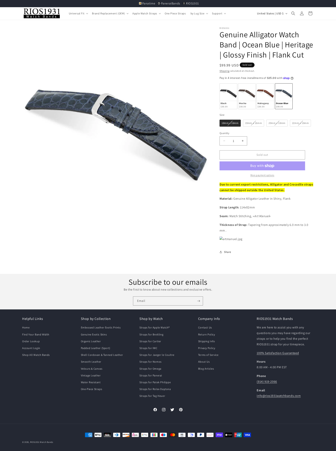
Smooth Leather (91, 361)
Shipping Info (206, 341)
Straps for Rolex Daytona (155, 389)
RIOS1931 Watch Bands (41, 442)
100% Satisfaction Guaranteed (278, 353)
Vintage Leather (91, 375)
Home (26, 327)
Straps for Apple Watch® (154, 327)
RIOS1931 (192, 3)
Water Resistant (91, 382)
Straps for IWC (148, 348)
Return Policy (206, 334)
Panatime (148, 3)
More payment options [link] (262, 175)
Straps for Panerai (150, 375)
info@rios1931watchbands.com (279, 396)
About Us (204, 361)
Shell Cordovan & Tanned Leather (102, 355)
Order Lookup (31, 341)
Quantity (224, 133)
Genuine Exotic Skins (94, 334)
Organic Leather (91, 341)
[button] (78, 13)
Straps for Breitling (151, 334)
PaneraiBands (170, 3)
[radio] (228, 96)
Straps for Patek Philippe (155, 382)
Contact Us (205, 327)
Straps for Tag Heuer (152, 396)
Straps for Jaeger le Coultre (156, 355)
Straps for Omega (150, 368)
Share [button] (227, 252)
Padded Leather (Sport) (95, 348)
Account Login (31, 348)
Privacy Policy (206, 348)
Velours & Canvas (91, 368)
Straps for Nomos (150, 361)
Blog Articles (206, 368)
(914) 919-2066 (267, 382)
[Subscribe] (198, 301)
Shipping (224, 70)
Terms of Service (208, 355)
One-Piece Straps (91, 389)
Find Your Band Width (35, 334)
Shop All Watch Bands (36, 355)
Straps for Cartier (150, 341)
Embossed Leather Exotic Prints (101, 327)
